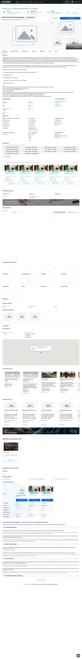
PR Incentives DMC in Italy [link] (11, 410)
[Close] (78, 9)
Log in (79, 1)
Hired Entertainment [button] (30, 420)
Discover (36, 1)
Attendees (5, 210)
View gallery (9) (77, 47)
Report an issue (28, 584)
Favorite (55, 18)
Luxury (41, 1)
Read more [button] (25, 389)
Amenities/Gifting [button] (11, 420)
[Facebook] (4, 474)
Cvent (2, 4)
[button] (24, 35)
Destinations (30, 1)
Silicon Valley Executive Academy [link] (30, 410)
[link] (11, 405)
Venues (17, 1)
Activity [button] (5, 420)
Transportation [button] (43, 420)
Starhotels (6, 452)
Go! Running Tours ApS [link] (65, 410)
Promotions (23, 1)
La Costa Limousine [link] (46, 410)
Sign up (75, 1)
